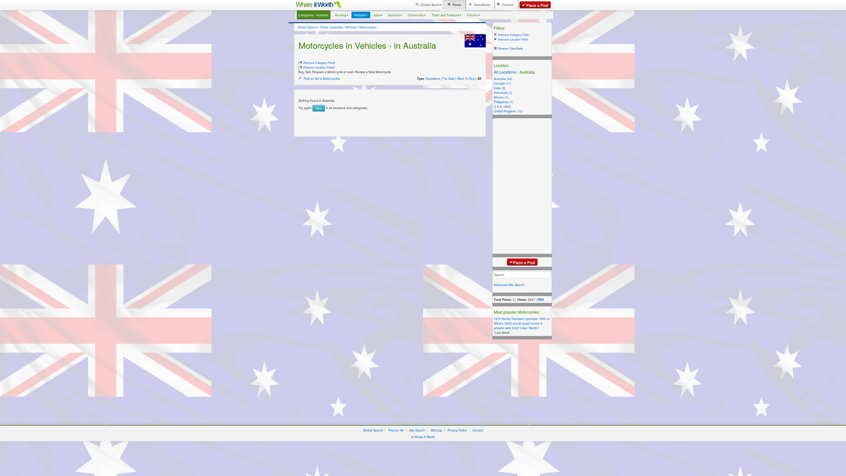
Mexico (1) (501, 97)
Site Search (417, 430)
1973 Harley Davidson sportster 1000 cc (522, 318)
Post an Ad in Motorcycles (321, 78)
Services (394, 15)
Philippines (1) (504, 102)
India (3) (499, 88)
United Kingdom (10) (508, 111)
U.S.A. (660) (502, 106)
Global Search (431, 4)
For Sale (449, 78)
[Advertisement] (385, 121)
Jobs (376, 15)
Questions (433, 78)
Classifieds (481, 4)
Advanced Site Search (509, 285)
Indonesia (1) (503, 92)
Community (416, 15)
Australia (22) (503, 78)
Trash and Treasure (445, 15)
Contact (507, 4)
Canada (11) (502, 83)
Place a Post (537, 5)
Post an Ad (396, 430)
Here (318, 108)
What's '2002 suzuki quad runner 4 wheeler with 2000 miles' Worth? (518, 325)
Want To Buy (466, 78)
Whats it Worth (424, 437)
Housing (340, 15)
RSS (541, 299)
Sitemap (436, 430)
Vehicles (359, 15)
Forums (472, 15)
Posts (456, 4)
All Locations (505, 72)
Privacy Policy (457, 430)
